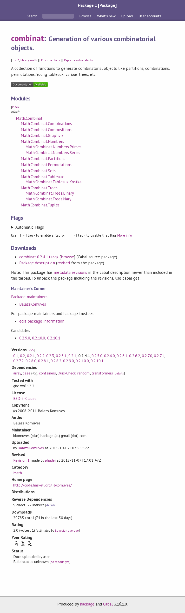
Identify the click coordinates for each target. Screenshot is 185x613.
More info (124, 235)
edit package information (41, 321)
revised (63, 263)
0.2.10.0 (38, 338)
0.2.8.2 (56, 360)
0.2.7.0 (147, 355)
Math (17, 472)
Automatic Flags (29, 227)
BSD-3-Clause (24, 398)
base (26, 373)
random (83, 373)
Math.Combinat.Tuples (40, 205)
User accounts (150, 16)
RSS (31, 350)
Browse (85, 16)
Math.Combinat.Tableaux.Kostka (53, 181)
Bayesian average (67, 530)
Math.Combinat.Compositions (46, 129)
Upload (127, 16)
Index (16, 107)
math (33, 60)
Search (32, 16)
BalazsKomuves (32, 304)
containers (47, 373)
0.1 (15, 355)
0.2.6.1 (122, 355)
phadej (50, 460)
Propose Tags (50, 60)
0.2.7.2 (18, 360)
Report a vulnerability (78, 60)
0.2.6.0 (109, 355)
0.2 (22, 355)
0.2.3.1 (61, 355)
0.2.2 (41, 355)
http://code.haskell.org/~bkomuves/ (42, 485)
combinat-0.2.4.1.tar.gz (38, 257)
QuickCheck (67, 373)
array (17, 373)
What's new (106, 16)
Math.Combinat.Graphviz (42, 135)
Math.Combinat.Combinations (46, 123)
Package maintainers (29, 296)
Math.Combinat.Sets (38, 170)
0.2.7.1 (159, 355)
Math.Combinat (29, 118)
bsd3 (16, 60)
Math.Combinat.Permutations (46, 164)
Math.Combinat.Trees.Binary (50, 193)
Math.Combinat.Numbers (42, 141)
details (119, 373)
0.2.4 (72, 355)
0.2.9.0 (24, 338)
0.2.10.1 (53, 338)
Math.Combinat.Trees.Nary (48, 199)
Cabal (108, 604)
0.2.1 (31, 355)
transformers (102, 373)
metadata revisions (70, 272)
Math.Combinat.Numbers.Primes (53, 146)
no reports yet (60, 562)
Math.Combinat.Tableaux (42, 176)
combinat (27, 38)
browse (67, 257)
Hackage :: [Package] (97, 5)
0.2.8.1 (43, 360)
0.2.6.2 (134, 355)
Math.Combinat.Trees (39, 187)
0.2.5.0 (97, 355)
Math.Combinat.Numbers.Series (53, 152)
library (24, 60)
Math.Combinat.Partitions (43, 158)
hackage (87, 604)
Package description (37, 263)
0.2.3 (50, 355)
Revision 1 (21, 460)
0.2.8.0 (31, 360)
